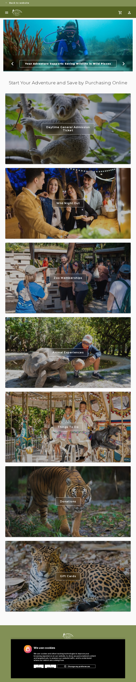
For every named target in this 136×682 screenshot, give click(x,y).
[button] (129, 13)
